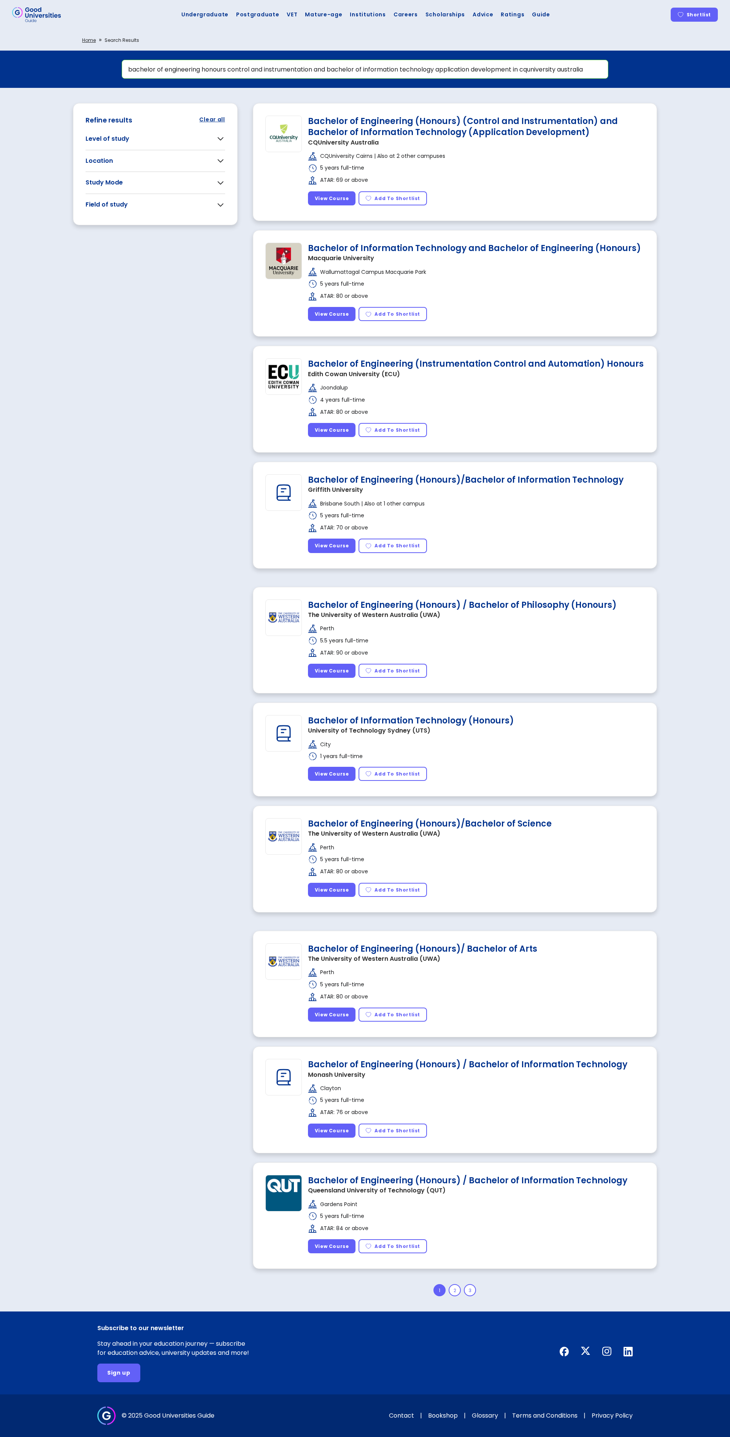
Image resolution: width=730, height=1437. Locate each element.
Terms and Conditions (545, 1415)
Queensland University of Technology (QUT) (377, 1190)
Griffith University (335, 489)
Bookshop (443, 1415)
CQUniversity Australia (343, 142)
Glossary (485, 1415)
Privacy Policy (612, 1415)
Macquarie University (341, 258)
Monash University (336, 1074)
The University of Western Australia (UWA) (374, 614)
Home (89, 40)
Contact (401, 1415)
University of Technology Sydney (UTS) (369, 730)
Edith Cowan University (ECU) (354, 374)
